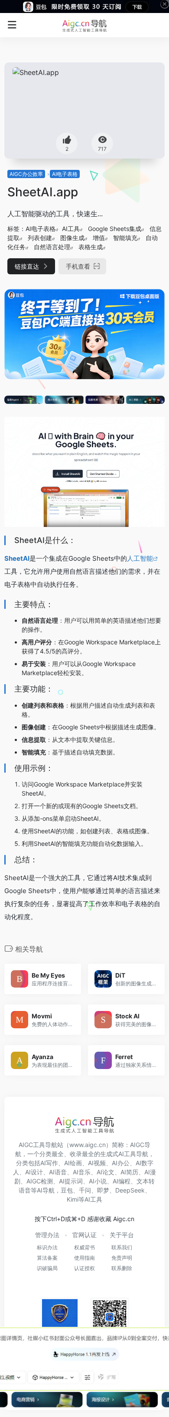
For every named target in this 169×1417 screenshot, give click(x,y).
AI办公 (121, 1163)
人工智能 (140, 558)
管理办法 (47, 1234)
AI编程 (121, 1181)
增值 (99, 237)
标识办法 (47, 1247)
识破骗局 (47, 1268)
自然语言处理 (52, 246)
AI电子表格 (65, 174)
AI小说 (98, 1181)
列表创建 (40, 237)
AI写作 (49, 1163)
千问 (85, 1190)
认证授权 (84, 1268)
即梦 (103, 1190)
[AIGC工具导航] (84, 25)
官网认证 (84, 1234)
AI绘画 (73, 1163)
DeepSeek (130, 1190)
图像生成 (72, 237)
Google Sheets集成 (114, 228)
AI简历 (129, 1172)
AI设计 (34, 1172)
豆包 (67, 1190)
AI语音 (58, 1172)
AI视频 (97, 1163)
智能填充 (125, 237)
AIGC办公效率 (26, 174)
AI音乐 (82, 1172)
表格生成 (90, 246)
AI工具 (71, 228)
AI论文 (105, 1172)
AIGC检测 (39, 1181)
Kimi (72, 1199)
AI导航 (46, 1190)
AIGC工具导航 (38, 1144)
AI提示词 (71, 1181)
